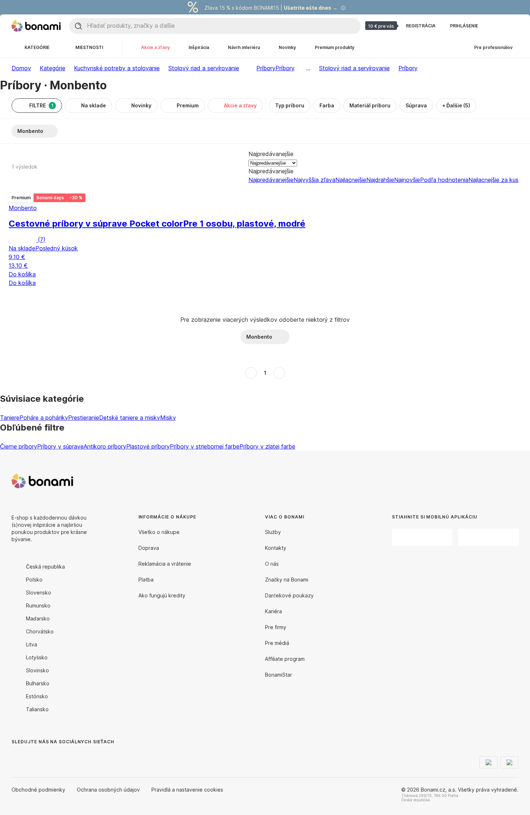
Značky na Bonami (286, 579)
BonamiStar (278, 675)
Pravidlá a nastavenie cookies (187, 790)
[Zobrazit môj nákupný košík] (512, 26)
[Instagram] (34, 756)
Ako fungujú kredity (161, 595)
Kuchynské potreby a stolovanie (117, 68)
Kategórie (52, 68)
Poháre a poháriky (43, 417)
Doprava (148, 548)
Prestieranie (83, 417)
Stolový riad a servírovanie (203, 68)
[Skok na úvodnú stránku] (36, 26)
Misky (168, 417)
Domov (21, 68)
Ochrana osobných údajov (108, 790)
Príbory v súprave (60, 446)
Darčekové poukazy (289, 595)
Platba (146, 579)
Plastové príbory (148, 446)
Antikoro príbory (105, 446)
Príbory (285, 68)
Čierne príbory (18, 446)
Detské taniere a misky (129, 417)
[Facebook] (17, 756)
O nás (272, 564)
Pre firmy (275, 627)
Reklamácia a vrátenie (164, 564)
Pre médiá (277, 643)
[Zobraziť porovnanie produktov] (495, 26)
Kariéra (273, 611)
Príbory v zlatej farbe (267, 446)
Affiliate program (285, 659)
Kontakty (275, 548)
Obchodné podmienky (38, 790)
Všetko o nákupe (159, 532)
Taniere (9, 417)
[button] (157, 292)
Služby (273, 532)
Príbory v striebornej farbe (204, 446)
